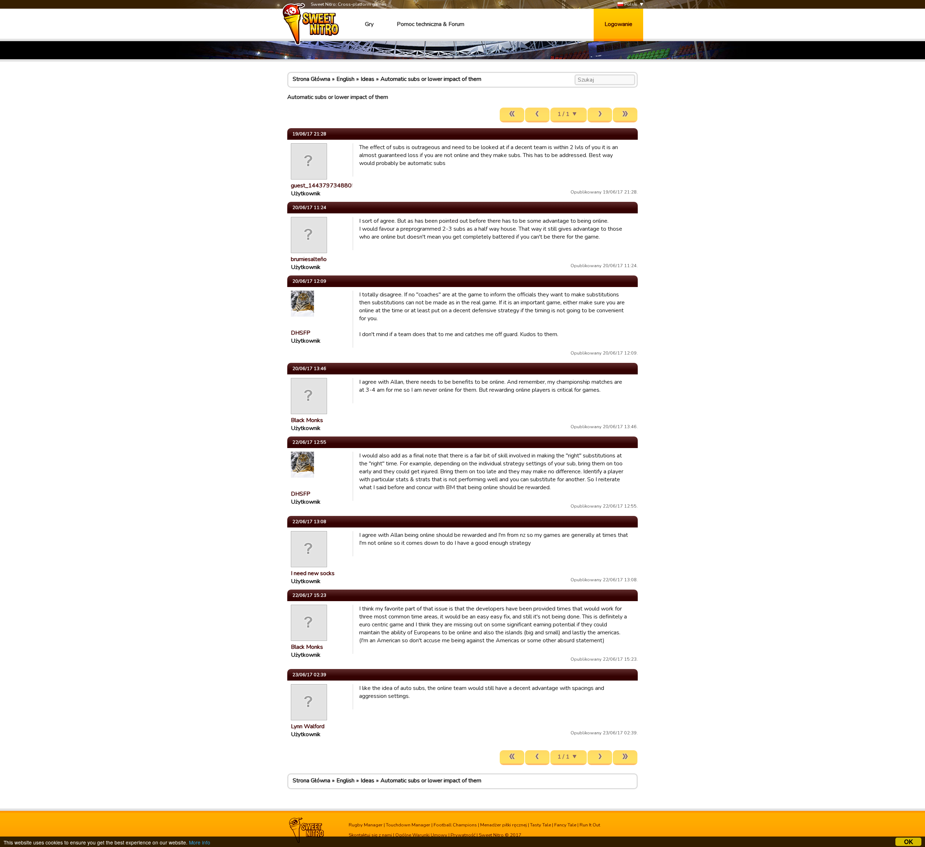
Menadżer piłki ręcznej (503, 825)
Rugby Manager (366, 825)
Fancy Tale (565, 825)
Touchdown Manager (408, 825)
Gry (369, 24)
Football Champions (455, 825)
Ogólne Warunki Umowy (421, 835)
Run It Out (590, 825)
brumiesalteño (309, 259)
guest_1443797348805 (323, 186)
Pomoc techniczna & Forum (430, 24)
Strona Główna (311, 79)
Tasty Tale (540, 825)
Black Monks (307, 420)
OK (908, 842)
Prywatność (463, 835)
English (345, 79)
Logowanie (618, 24)
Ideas (367, 79)
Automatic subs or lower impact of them (430, 79)
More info (199, 842)
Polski (630, 4)
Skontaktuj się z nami (370, 835)
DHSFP (300, 333)
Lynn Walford (307, 726)
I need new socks (313, 573)
